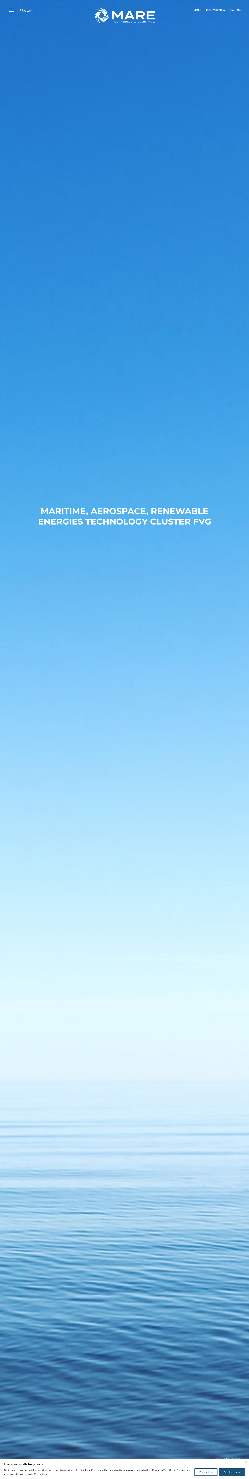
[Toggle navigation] (11, 10)
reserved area (215, 9)
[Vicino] (246, 1462)
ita (232, 9)
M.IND (197, 9)
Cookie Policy (41, 1474)
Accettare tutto (232, 1472)
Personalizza (206, 1472)
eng (238, 9)
